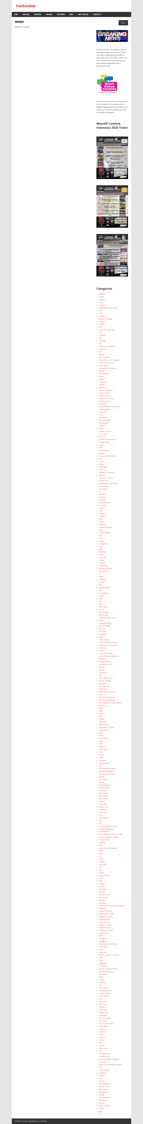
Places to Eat (103, 807)
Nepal (101, 736)
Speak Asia (103, 952)
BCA (100, 352)
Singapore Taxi (104, 933)
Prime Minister (104, 831)
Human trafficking (105, 568)
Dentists (102, 453)
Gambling (102, 524)
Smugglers (103, 938)
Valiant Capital (104, 1070)
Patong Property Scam (107, 774)
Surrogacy (102, 974)
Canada (101, 385)
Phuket (101, 801)
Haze (101, 546)
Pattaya (101, 777)
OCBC (101, 757)
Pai (100, 766)
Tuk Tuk (102, 1040)
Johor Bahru (103, 607)
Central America (105, 396)
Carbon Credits (104, 393)
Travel (101, 1034)
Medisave (102, 683)
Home (16, 14)
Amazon (102, 322)
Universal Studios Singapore (109, 1059)
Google (101, 541)
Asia (100, 327)
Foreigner (102, 516)
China (101, 415)
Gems (101, 530)
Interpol (102, 582)
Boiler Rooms (104, 365)
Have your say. (83, 14)
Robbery (102, 862)
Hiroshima (103, 557)
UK (100, 1051)
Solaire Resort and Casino (108, 944)
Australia (102, 335)
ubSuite (101, 1045)
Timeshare (103, 1015)
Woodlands (103, 1100)
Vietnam (102, 1075)
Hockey (101, 560)
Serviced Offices (105, 895)
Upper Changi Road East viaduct (110, 1065)
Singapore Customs (106, 917)
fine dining (103, 505)
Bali (100, 343)
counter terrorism (105, 431)
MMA (101, 708)
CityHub (102, 426)
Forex (101, 519)
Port (100, 821)
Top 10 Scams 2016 (106, 1023)
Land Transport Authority (108, 642)
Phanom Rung (104, 788)
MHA (101, 694)
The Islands (103, 1010)
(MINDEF (102, 294)
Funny (101, 522)
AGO (100, 311)
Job (100, 601)
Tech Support (104, 988)
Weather (102, 1081)
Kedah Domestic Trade (107, 618)
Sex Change (103, 897)
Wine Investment (105, 1097)
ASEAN (101, 324)
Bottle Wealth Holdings (107, 368)
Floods (101, 508)
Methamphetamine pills (107, 692)
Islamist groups (104, 587)
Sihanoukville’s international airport (112, 906)
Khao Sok (102, 629)
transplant (102, 1029)
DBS (100, 448)
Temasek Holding (105, 991)
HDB (100, 549)
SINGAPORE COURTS (106, 914)
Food (101, 511)
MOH (101, 711)
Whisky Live (103, 1092)
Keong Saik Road (105, 623)
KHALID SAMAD (105, 626)
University (102, 1062)
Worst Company (105, 1106)
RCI (100, 856)
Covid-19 (102, 437)
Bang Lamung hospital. (107, 346)
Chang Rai (102, 404)
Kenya (101, 620)
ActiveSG (102, 305)
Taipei (101, 977)
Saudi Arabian (104, 875)
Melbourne (103, 689)
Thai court (102, 1002)
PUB (100, 845)
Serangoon (103, 889)
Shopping (102, 903)
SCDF (101, 881)
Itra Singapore (104, 593)
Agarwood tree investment (108, 308)
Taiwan (101, 980)
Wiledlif (101, 1095)
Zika (100, 1111)
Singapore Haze (104, 919)
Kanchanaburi (104, 615)
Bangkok (102, 349)
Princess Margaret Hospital (108, 837)
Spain (101, 949)
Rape (101, 853)
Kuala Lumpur (104, 640)
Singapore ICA (104, 922)
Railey (101, 851)
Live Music (103, 648)
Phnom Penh (103, 793)
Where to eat (103, 1089)
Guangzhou (103, 544)
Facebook (102, 494)
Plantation (102, 810)
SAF (100, 870)
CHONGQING (104, 423)
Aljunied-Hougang (105, 319)
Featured (102, 500)
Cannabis (102, 387)
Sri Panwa (102, 966)
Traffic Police (103, 1026)
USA (100, 1067)
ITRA (100, 590)
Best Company (104, 357)
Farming (102, 497)
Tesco (101, 999)
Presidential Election (106, 829)
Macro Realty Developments (109, 656)
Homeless (102, 563)
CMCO (101, 428)
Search (123, 23)
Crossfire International (107, 439)
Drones (101, 461)
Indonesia (102, 579)
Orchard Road (104, 763)
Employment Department (108, 483)
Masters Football (105, 681)
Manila (101, 667)
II (99, 574)
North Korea (103, 749)
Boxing (101, 371)
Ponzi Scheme (104, 818)
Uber (101, 1043)
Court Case (103, 434)
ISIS (100, 585)
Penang (101, 782)
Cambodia (102, 382)
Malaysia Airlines (105, 662)
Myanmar (102, 722)
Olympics (102, 760)
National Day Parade (106, 727)
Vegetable (102, 1073)
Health (101, 555)
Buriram (102, 379)
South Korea (103, 947)
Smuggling (103, 941)
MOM (101, 714)
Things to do (103, 1013)
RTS (100, 867)
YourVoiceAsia (26, 6)
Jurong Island (103, 612)
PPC (100, 823)
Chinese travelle (104, 420)
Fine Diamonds (104, 502)
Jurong (101, 609)
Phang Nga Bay (104, 785)
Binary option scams (106, 363)
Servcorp (102, 892)
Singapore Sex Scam (106, 930)
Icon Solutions (104, 571)
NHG (100, 744)
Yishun (101, 1108)
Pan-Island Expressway (107, 768)
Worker (101, 1103)
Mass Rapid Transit (106, 678)
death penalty (104, 450)
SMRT (101, 936)
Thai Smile (102, 1004)
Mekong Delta (104, 686)
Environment (103, 486)
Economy (102, 470)
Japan (101, 598)
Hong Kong (103, 566)
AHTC (101, 313)
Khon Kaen (103, 631)
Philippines (61, 14)
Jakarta (101, 596)
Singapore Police (105, 927)
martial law (103, 673)
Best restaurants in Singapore (109, 360)
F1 (100, 492)
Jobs (100, 604)
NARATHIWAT (104, 725)
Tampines (102, 982)
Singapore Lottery (105, 925)
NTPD (101, 752)
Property (102, 842)
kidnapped (103, 634)
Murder (101, 719)
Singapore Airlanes (106, 911)
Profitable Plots (104, 840)
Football (102, 513)
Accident (102, 300)
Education (102, 475)
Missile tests (103, 705)
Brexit (101, 376)
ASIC (100, 333)
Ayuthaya (102, 341)
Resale (101, 859)
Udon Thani (103, 1048)
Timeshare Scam (105, 1018)
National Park (104, 730)
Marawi (101, 670)
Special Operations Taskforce (109, 955)
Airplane (102, 316)
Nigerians (102, 746)
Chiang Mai (103, 412)
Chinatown (103, 417)
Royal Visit (102, 864)
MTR (100, 716)
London (102, 651)
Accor (101, 302)
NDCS (101, 733)
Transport (102, 1032)
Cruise (101, 445)
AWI (100, 338)
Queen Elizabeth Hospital (108, 848)
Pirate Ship (103, 804)
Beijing (101, 354)
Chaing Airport (104, 401)
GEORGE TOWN (104, 533)
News (71, 14)
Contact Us (97, 14)
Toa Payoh (103, 1021)
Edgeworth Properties (107, 472)
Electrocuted (103, 481)
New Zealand (103, 738)
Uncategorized (104, 1054)
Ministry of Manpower (107, 700)
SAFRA (101, 873)
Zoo (100, 1114)
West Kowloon (104, 1084)
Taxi (100, 985)
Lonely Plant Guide (106, 653)
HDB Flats (102, 552)
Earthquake (103, 467)
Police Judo (103, 812)
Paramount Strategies (107, 771)
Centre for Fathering (106, 398)
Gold (100, 538)
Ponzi (101, 815)
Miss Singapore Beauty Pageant (110, 703)
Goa (100, 535)
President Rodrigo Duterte (108, 826)
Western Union (104, 1086)
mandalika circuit (105, 664)
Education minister (106, 478)
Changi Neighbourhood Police (109, 406)
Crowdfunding (104, 442)
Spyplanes (102, 963)
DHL (100, 459)
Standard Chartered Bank (108, 969)
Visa (100, 1078)
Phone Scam (103, 799)
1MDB (101, 297)
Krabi (101, 637)
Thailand (49, 14)
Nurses (101, 755)
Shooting (102, 900)
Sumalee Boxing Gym (107, 971)
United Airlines (104, 1056)
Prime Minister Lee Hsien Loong (110, 834)
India (101, 577)
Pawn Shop (103, 779)
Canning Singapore (106, 390)
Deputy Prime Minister (107, 456)
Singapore (37, 14)
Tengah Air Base (105, 993)
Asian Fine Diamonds (106, 330)
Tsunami (102, 1037)
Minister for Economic (107, 697)
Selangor (102, 884)
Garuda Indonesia (105, 527)
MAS (100, 675)
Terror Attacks (104, 996)
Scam (101, 878)
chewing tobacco (105, 409)
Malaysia (26, 14)
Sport (101, 958)
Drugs (101, 464)
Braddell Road (104, 374)
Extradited (102, 489)
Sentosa (102, 886)
